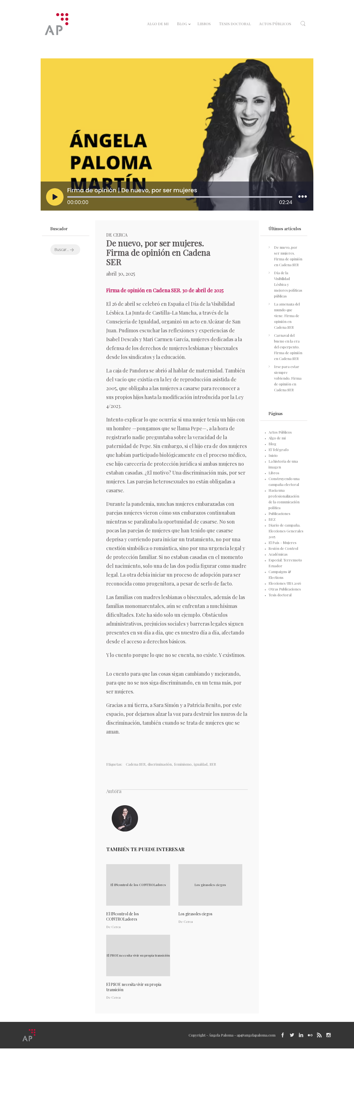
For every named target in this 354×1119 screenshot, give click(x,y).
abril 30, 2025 (120, 273)
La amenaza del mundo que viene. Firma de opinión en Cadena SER (287, 316)
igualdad (200, 764)
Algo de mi (277, 438)
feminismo (183, 764)
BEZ (272, 519)
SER (213, 764)
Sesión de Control (283, 548)
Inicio (273, 455)
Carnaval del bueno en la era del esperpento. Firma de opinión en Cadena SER (288, 347)
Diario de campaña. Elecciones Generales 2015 (286, 531)
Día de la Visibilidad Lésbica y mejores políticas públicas (288, 284)
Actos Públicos (280, 432)
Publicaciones (279, 513)
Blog (272, 443)
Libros (274, 472)
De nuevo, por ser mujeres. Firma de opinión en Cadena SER (288, 256)
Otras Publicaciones (285, 589)
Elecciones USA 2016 (285, 583)
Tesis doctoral (280, 594)
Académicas (278, 554)
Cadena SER (135, 764)
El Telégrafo (279, 449)
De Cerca (116, 235)
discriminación (160, 764)
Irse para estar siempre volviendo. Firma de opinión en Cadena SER (287, 378)
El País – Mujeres (282, 542)
